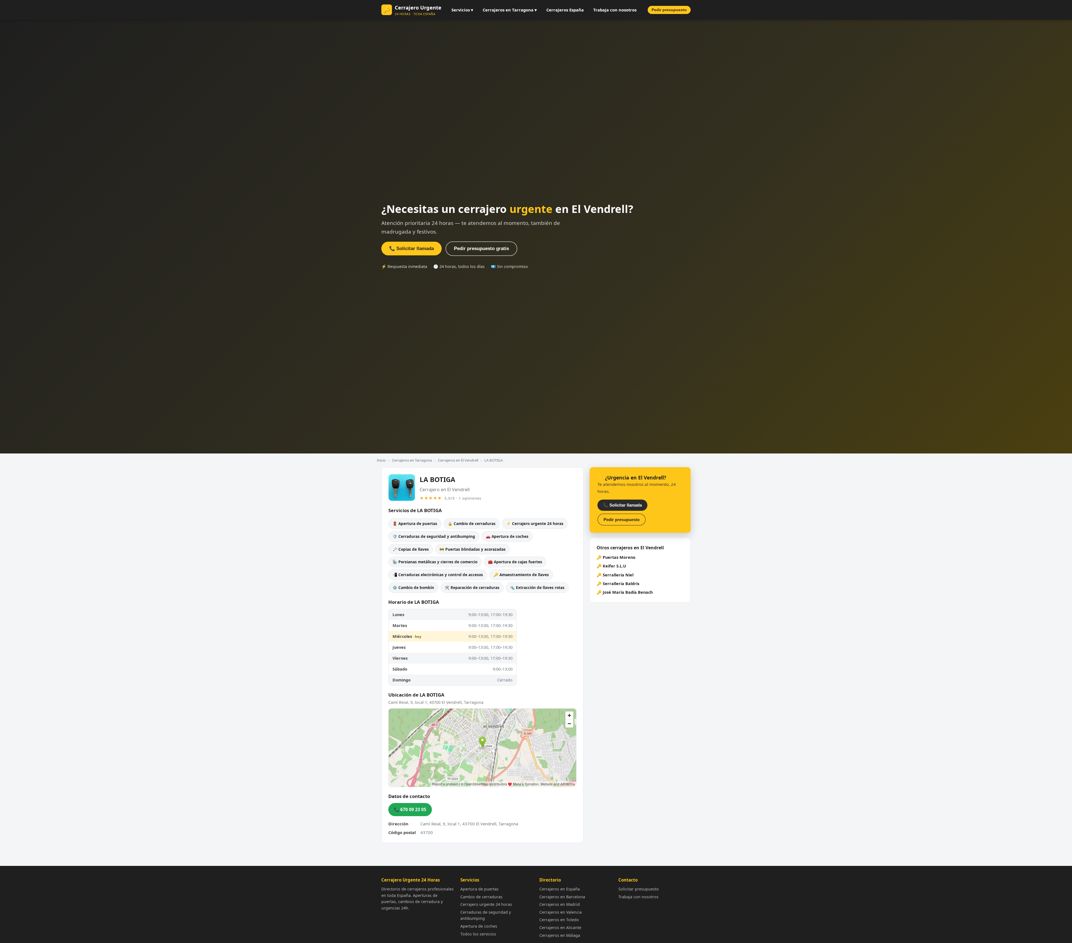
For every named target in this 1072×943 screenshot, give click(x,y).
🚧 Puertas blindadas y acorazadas (472, 549)
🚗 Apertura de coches (507, 536)
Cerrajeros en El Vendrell (458, 460)
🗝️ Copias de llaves (411, 549)
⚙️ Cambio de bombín (413, 587)
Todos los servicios (478, 934)
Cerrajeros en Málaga (559, 935)
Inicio (381, 460)
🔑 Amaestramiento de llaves (521, 574)
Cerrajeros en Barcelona (562, 896)
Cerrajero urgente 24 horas (486, 904)
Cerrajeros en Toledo (559, 919)
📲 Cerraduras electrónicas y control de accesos (438, 574)
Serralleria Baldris (621, 583)
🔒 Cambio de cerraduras (472, 523)
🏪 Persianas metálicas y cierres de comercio (435, 561)
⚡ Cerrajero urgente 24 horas (534, 523)
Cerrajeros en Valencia (560, 912)
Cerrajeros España (565, 10)
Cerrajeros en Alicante (560, 927)
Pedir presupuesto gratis (481, 248)
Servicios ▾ (462, 10)
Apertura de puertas (479, 889)
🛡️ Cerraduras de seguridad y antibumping (434, 536)
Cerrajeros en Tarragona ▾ (510, 10)
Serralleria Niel (618, 575)
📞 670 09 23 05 (410, 809)
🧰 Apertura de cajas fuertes (515, 561)
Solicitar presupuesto (638, 889)
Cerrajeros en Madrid (559, 904)
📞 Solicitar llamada (411, 248)
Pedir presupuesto (669, 10)
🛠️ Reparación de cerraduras (472, 587)
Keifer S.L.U (614, 566)
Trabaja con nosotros (614, 10)
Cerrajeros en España (559, 889)
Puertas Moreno (619, 557)
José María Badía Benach (628, 592)
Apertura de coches (478, 926)
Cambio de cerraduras (481, 896)
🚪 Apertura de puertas (415, 523)
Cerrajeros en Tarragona (412, 460)
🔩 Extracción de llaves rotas (537, 587)
